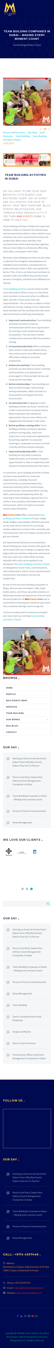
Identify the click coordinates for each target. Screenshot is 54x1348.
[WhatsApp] (36, 1316)
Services (11, 707)
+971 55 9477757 (22, 1282)
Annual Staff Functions (14, 132)
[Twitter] (25, 1316)
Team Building (23, 136)
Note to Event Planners (24, 1043)
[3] (31, 889)
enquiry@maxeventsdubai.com (29, 1287)
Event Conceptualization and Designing (27, 1018)
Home (9, 688)
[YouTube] (33, 1316)
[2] (27, 889)
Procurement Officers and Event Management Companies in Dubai (29, 1056)
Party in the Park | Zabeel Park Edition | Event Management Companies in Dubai (27, 781)
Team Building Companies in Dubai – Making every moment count (30, 797)
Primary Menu (48, 9)
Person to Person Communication (29, 810)
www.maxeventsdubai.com (29, 1292)
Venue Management (22, 822)
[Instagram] (29, 1316)
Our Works (13, 719)
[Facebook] (18, 1316)
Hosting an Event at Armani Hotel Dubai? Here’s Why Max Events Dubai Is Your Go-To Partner (29, 762)
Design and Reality (22, 1031)
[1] (22, 889)
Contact (11, 732)
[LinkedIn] (21, 1316)
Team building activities (15, 288)
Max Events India (16, 700)
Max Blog (32, 132)
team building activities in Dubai (34, 564)
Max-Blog (12, 726)
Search (48, 903)
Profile (11, 694)
